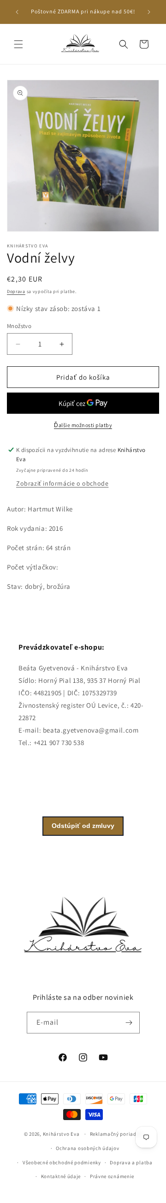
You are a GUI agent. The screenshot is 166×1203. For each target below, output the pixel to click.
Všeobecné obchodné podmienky (62, 1162)
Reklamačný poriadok (116, 1134)
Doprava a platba (131, 1162)
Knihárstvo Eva (61, 1134)
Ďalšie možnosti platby (83, 425)
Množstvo (19, 326)
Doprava (16, 291)
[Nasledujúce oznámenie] (149, 12)
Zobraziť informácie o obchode (62, 483)
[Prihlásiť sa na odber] (129, 1022)
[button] (18, 44)
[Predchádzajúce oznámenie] (17, 12)
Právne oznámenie (112, 1176)
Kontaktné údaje (61, 1176)
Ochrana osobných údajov (87, 1148)
